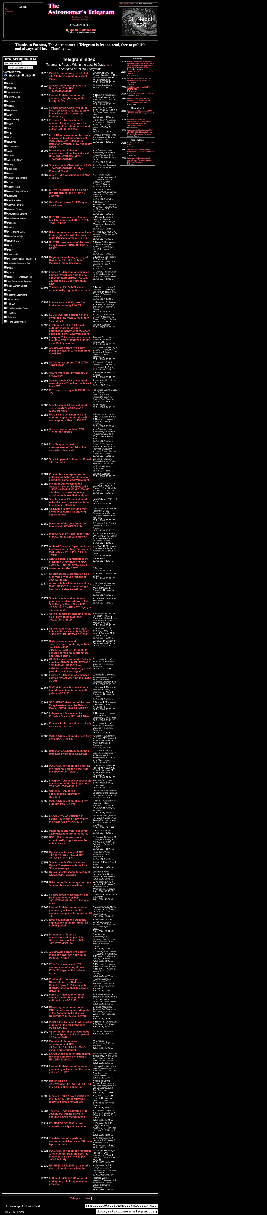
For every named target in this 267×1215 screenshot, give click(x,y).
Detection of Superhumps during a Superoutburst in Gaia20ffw (70, 884)
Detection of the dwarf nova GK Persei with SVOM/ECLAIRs (68, 525)
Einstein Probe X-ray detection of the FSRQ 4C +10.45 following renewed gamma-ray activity (69, 1098)
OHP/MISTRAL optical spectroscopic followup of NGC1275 (65, 793)
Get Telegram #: (12, 63)
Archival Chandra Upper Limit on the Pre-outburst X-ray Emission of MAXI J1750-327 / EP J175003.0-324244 (70, 551)
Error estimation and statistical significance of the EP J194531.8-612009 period (69, 922)
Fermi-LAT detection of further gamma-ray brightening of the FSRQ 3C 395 (67, 98)
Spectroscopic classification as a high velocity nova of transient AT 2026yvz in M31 (69, 576)
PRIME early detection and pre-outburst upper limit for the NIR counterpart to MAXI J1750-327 (68, 417)
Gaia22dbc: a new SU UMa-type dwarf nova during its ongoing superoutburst (68, 511)
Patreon (8, 9)
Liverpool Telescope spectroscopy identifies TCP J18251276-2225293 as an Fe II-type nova (69, 340)
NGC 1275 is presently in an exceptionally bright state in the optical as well (68, 840)
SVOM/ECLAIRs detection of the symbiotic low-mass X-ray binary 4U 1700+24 (69, 317)
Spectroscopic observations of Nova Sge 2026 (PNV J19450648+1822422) (67, 88)
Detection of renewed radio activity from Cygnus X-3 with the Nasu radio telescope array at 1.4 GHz (70, 235)
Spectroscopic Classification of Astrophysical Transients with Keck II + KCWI (70, 383)
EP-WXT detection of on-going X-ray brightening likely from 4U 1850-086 (69, 192)
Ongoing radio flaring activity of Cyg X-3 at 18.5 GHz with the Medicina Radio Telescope (68, 260)
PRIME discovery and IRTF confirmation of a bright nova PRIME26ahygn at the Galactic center (67, 969)
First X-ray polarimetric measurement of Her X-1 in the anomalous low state (67, 447)
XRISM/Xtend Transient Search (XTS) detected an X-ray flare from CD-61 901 (69, 350)
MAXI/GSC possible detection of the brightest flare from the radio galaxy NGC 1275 (68, 690)
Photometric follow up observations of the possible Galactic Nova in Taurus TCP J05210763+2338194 (66, 939)
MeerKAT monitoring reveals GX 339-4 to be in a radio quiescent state (68, 76)
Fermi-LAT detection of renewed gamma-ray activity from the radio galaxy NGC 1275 (69, 1069)
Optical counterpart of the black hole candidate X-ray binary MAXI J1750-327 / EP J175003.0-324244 (69, 631)
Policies (88, 17)
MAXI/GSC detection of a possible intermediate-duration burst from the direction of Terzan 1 (69, 768)
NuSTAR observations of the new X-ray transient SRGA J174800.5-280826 (69, 245)
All (109, 64)
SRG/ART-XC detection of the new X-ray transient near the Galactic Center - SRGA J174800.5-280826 (69, 705)
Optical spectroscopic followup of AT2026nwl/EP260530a (69, 873)
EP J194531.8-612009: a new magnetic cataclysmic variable (67, 1125)
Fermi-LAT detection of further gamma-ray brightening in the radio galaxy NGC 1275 (67, 997)
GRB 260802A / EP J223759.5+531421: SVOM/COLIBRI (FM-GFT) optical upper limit (70, 1084)
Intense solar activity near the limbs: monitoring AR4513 (67, 304)
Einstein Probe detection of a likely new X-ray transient (70, 725)
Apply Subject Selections (20, 68)
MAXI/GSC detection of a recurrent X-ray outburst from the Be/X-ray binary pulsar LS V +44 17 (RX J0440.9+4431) (70, 1155)
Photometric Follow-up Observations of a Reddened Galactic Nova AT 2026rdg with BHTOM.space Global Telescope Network (68, 985)
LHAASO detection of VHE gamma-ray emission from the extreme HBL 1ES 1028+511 (70, 1056)
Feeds (83, 20)
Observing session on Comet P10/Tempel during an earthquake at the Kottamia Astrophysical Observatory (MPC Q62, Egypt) (69, 1011)
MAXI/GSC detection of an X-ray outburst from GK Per (68, 802)
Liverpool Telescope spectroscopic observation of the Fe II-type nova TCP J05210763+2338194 (70, 783)
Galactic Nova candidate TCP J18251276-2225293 (66, 431)
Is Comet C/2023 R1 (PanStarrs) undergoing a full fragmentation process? (68, 1181)
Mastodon (9, 12)
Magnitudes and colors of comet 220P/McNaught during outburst (68, 832)
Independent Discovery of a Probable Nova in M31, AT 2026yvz (70, 715)
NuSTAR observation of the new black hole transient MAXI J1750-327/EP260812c (69, 220)
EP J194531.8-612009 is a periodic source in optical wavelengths (69, 1167)
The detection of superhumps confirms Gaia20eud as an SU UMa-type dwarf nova (70, 1141)
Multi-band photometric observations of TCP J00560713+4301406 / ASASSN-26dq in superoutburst (67, 1045)
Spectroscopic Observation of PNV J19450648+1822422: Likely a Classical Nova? (70, 168)
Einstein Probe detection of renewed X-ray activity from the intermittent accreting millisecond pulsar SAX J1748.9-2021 (69, 124)
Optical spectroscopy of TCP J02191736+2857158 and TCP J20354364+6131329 (66, 855)
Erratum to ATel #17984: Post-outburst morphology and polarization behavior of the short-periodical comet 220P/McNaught (69, 329)
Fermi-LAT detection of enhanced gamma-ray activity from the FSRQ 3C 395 (70, 678)
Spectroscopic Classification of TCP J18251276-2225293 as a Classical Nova (68, 408)
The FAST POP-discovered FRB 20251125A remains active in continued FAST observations (68, 1113)
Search (80, 17)
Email (89, 20)
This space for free (128, 4)
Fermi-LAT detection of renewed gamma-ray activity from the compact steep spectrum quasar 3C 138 (70, 911)
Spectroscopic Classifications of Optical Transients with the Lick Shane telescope (68, 865)
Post (74, 17)
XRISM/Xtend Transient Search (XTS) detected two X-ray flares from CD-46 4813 (67, 954)
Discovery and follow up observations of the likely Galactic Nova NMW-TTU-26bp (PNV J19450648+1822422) (69, 155)
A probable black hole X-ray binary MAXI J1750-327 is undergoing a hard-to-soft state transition (70, 586)
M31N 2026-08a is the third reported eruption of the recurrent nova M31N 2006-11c (70, 1025)
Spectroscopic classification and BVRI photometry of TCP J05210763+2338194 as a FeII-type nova (69, 899)
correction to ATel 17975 (63, 568)
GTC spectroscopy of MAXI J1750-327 (140, 94)
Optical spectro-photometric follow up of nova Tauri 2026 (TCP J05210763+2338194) (70, 616)
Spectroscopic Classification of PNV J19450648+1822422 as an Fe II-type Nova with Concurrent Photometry (69, 112)
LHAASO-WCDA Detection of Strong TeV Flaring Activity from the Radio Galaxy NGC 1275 (68, 818)
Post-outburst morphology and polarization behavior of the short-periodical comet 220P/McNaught (69, 477)
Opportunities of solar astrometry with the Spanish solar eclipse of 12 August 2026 (69, 1034)
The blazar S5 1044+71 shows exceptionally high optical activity (69, 289)
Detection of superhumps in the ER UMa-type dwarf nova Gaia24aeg (70, 752)
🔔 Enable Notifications (81, 29)
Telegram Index (80, 1198)
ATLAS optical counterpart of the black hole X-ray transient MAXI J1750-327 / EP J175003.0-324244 (69, 561)
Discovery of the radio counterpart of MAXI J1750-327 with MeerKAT (69, 535)
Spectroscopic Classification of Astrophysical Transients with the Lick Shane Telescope (69, 502)
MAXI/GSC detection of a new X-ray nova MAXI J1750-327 (70, 737)
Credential (75, 20)
